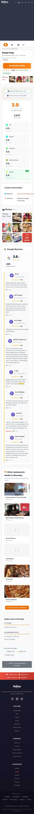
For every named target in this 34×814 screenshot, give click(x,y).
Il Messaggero (16, 796)
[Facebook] (12, 699)
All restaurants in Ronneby (11, 636)
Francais (17, 778)
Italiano (17, 768)
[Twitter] (22, 699)
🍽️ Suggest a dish (10, 651)
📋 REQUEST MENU (17, 66)
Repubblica (7, 796)
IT (15, 2)
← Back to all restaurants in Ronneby (17, 664)
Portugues (17, 785)
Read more (9, 431)
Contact (17, 746)
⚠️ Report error (22, 651)
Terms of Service (17, 753)
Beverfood (5, 799)
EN (19, 2)
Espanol (17, 775)
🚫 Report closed (9, 655)
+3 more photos (27, 237)
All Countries (17, 710)
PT (32, 2)
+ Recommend (6, 73)
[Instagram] (17, 699)
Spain (17, 720)
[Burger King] (5, 79)
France (17, 717)
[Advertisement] (17, 22)
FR (25, 2)
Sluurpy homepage (9, 639)
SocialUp (29, 799)
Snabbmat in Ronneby (10, 627)
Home (3, 48)
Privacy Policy (17, 749)
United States (17, 727)
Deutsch (17, 782)
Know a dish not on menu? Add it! (18, 95)
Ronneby (8, 48)
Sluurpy (17, 731)
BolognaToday (13, 799)
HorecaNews (25, 796)
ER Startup (22, 799)
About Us (17, 743)
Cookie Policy (17, 756)
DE (29, 2)
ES (22, 2)
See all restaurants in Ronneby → (17, 607)
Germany (17, 724)
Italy (17, 714)
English (17, 771)
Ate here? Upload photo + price (18, 91)
